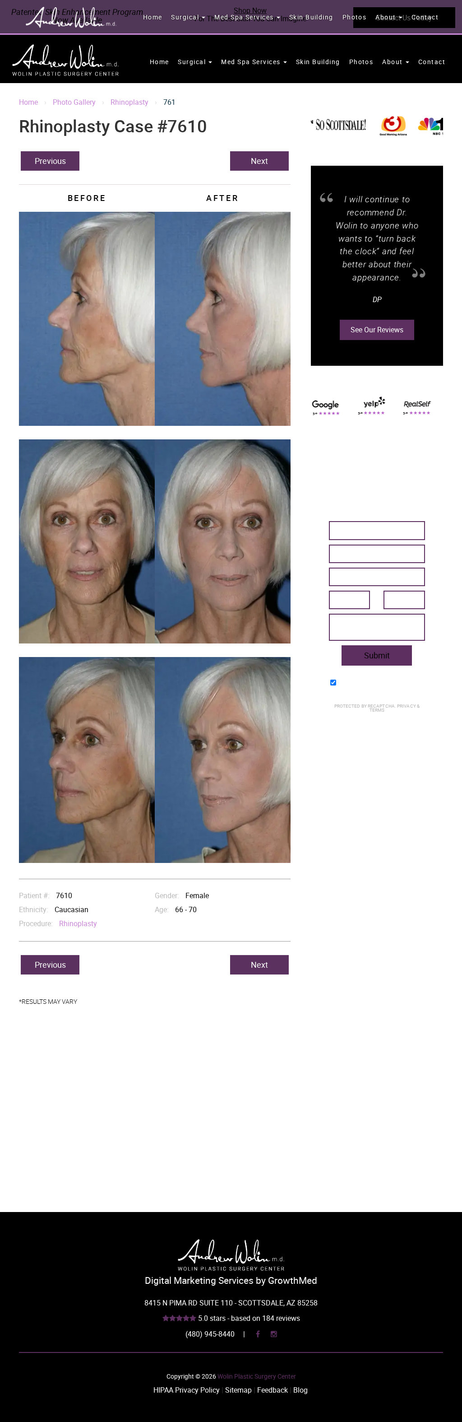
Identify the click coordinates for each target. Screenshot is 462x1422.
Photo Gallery (74, 102)
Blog (300, 1390)
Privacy (407, 706)
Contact (425, 17)
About (386, 17)
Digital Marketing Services (199, 1280)
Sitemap (238, 1390)
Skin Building (311, 17)
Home (152, 17)
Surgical (186, 17)
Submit (377, 655)
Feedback (272, 1390)
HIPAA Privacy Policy (186, 1390)
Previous (50, 160)
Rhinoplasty (129, 102)
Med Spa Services (244, 17)
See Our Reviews (377, 317)
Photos (354, 17)
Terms (377, 710)
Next (259, 160)
